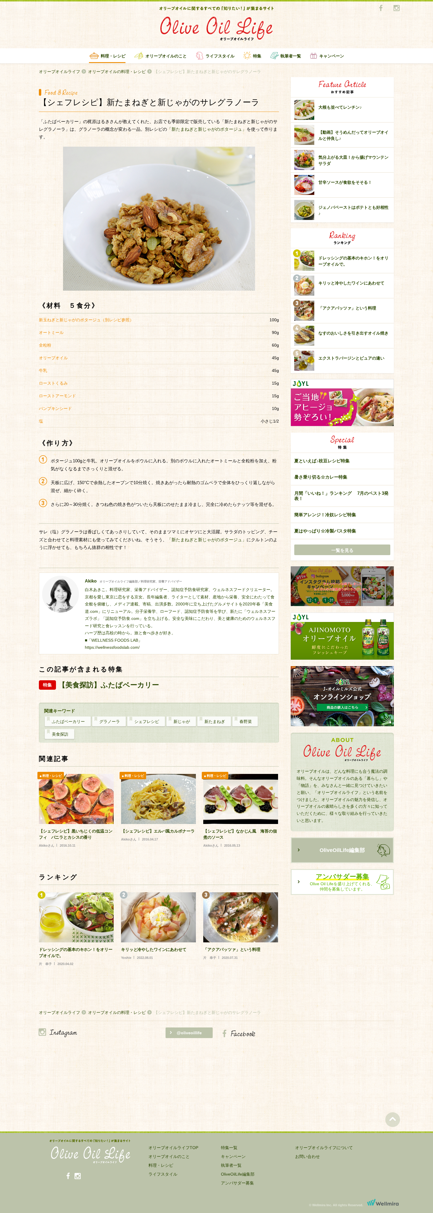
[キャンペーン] (342, 586)
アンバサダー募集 (237, 1183)
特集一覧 (229, 1147)
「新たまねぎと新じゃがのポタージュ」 (207, 129)
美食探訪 (60, 734)
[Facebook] (380, 8)
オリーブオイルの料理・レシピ (117, 71)
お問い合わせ (307, 1156)
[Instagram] (396, 8)
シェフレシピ (146, 721)
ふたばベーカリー (68, 721)
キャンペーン (331, 56)
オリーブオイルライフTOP (173, 1147)
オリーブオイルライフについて (324, 1147)
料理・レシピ (113, 56)
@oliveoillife (189, 1032)
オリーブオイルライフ (59, 71)
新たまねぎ (214, 721)
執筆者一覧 (290, 56)
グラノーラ (109, 721)
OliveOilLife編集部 (342, 850)
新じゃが (181, 721)
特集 (257, 56)
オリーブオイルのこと (166, 56)
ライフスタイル (220, 56)
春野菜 (245, 721)
